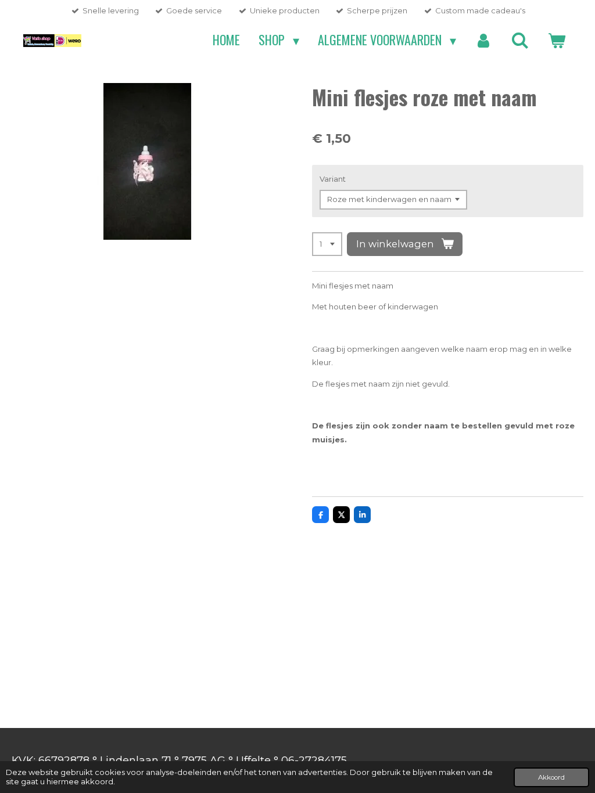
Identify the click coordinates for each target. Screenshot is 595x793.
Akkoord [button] (551, 777)
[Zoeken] (519, 40)
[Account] (483, 40)
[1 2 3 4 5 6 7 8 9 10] (327, 244)
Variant (333, 178)
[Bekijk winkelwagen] (556, 40)
